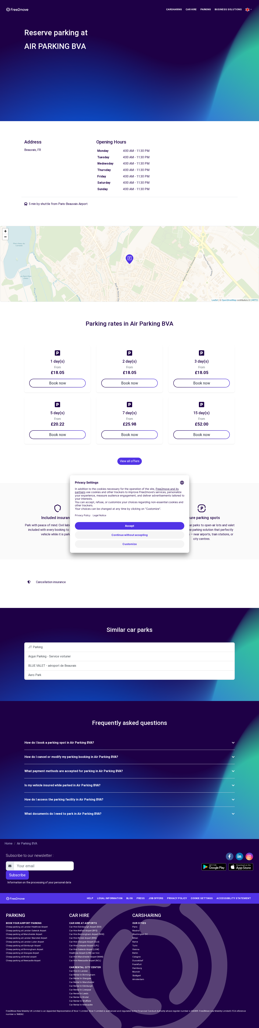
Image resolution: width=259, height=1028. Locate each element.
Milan (135, 938)
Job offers (155, 898)
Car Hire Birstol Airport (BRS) (83, 938)
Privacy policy (177, 898)
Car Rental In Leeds (78, 993)
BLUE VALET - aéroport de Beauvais (52, 665)
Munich (136, 972)
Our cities (139, 923)
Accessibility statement (234, 898)
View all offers (129, 461)
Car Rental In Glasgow (80, 978)
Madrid (136, 930)
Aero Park (34, 675)
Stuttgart (136, 975)
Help (90, 898)
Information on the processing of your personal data (39, 882)
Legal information (109, 898)
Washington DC (140, 934)
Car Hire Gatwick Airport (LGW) (84, 949)
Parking (205, 9)
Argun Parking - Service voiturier (49, 656)
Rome (135, 942)
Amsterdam (138, 979)
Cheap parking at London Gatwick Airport (26, 930)
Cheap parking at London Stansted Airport (26, 938)
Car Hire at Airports (83, 923)
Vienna (135, 949)
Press (141, 898)
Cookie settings (202, 898)
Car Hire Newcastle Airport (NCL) (85, 960)
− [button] (5, 236)
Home (9, 843)
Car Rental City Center (85, 967)
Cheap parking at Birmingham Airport (24, 949)
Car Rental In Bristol (79, 997)
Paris (134, 927)
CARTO (254, 299)
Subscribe (17, 875)
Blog (129, 898)
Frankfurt (136, 964)
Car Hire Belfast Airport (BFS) (83, 930)
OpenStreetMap (229, 299)
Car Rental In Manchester (81, 982)
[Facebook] (229, 856)
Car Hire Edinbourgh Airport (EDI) (85, 927)
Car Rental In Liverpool (80, 990)
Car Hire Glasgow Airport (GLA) (84, 942)
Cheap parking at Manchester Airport (24, 934)
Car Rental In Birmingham (82, 975)
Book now (57, 383)
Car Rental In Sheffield (80, 1001)
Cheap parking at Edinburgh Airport (23, 945)
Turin (134, 945)
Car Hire (191, 9)
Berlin (135, 953)
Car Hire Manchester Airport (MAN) (86, 957)
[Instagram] (249, 856)
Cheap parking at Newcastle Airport (23, 960)
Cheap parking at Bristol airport (21, 957)
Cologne (136, 957)
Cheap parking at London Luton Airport (25, 942)
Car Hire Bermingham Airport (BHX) (86, 934)
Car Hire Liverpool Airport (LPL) (84, 945)
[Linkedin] (239, 856)
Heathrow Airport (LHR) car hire (84, 953)
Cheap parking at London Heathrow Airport (27, 927)
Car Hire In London (78, 971)
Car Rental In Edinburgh (81, 986)
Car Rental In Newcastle (81, 1005)
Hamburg (137, 968)
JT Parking (35, 647)
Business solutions (228, 9)
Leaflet (215, 299)
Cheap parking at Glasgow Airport (22, 953)
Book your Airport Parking (24, 923)
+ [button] (5, 231)
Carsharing (174, 9)
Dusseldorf (137, 960)
